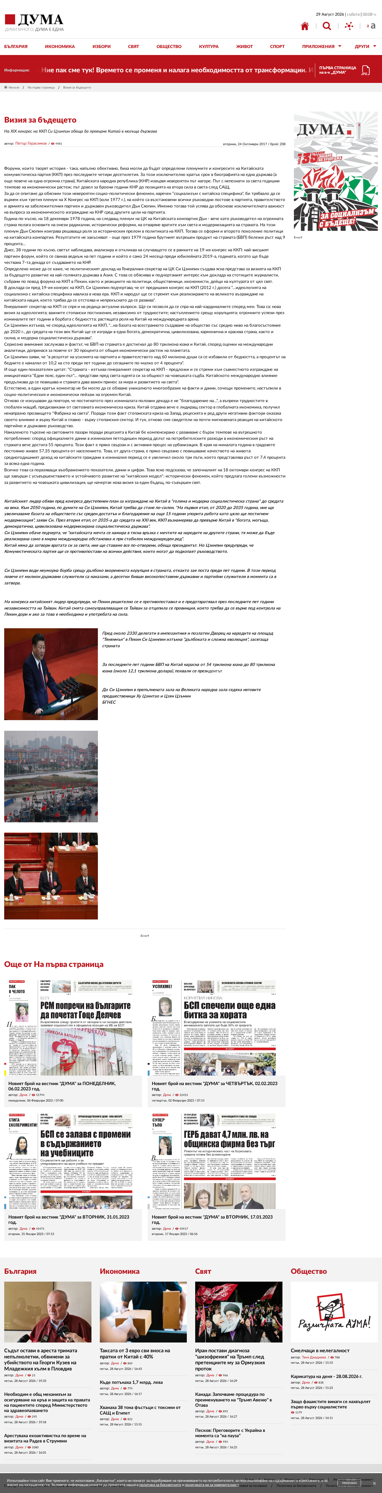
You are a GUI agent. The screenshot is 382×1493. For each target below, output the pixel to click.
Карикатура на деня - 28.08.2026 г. (326, 1376)
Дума (23, 1095)
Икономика (120, 1271)
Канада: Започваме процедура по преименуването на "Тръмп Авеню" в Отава (233, 1399)
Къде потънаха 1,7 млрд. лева (131, 1382)
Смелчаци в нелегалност (320, 1350)
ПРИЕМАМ (349, 1483)
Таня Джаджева (314, 1357)
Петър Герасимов (31, 143)
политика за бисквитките (160, 1485)
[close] (374, 1483)
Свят (203, 1271)
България (20, 1271)
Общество (309, 1271)
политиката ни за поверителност (212, 1485)
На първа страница (41, 87)
